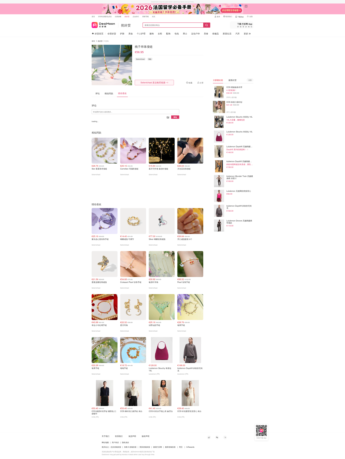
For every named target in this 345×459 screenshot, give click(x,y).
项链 (149, 59)
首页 (93, 16)
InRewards (190, 447)
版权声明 (145, 436)
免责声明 (132, 436)
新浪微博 (209, 437)
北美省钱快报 (116, 447)
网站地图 (105, 442)
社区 (153, 16)
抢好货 (127, 16)
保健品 (215, 33)
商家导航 (145, 16)
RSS (225, 437)
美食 (206, 33)
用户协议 (115, 442)
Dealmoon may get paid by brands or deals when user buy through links (128, 454)
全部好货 (111, 33)
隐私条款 (125, 442)
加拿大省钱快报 (130, 447)
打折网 (103, 24)
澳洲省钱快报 (170, 447)
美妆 (130, 33)
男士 (185, 33)
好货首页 (99, 33)
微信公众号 (217, 437)
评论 (175, 117)
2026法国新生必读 (105, 16)
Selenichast (140, 59)
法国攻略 (118, 16)
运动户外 (195, 33)
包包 (177, 33)
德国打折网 (157, 447)
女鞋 (160, 33)
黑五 (181, 447)
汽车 (237, 33)
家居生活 (227, 33)
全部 (250, 80)
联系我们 (229, 16)
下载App (240, 17)
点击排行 (136, 16)
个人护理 (141, 33)
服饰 (151, 33)
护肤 (122, 33)
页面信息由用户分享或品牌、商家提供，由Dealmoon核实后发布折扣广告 (128, 451)
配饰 (168, 33)
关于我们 (105, 436)
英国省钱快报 (144, 447)
